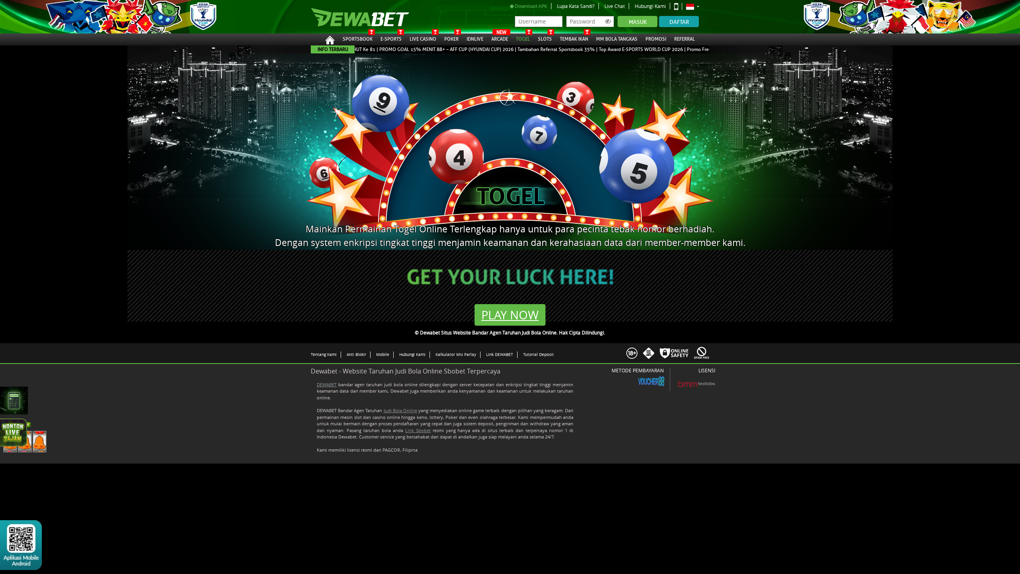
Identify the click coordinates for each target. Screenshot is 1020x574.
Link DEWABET (499, 354)
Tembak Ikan (574, 39)
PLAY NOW (510, 314)
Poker (451, 39)
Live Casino (423, 39)
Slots (545, 39)
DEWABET (327, 384)
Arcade (499, 37)
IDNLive (475, 39)
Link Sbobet (418, 430)
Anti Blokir (356, 354)
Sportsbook (358, 39)
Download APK (530, 6)
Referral (684, 39)
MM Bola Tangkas (617, 39)
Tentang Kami (324, 354)
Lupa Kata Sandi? (575, 6)
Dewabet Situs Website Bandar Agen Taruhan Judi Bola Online (352, 16)
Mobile (382, 354)
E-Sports (391, 39)
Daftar (679, 22)
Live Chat (614, 6)
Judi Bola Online (400, 410)
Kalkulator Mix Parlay (455, 354)
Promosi (655, 39)
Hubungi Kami (650, 6)
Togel (523, 39)
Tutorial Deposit (538, 354)
